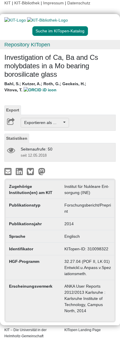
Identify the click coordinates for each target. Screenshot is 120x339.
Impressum (53, 3)
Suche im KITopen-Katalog (60, 31)
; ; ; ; (45, 86)
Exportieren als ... (43, 122)
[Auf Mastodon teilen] (41, 171)
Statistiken (16, 138)
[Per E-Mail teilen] (8, 171)
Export (12, 110)
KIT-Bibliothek (27, 3)
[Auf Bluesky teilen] (32, 171)
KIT (7, 3)
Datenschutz (78, 3)
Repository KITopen (27, 45)
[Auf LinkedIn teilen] (20, 171)
